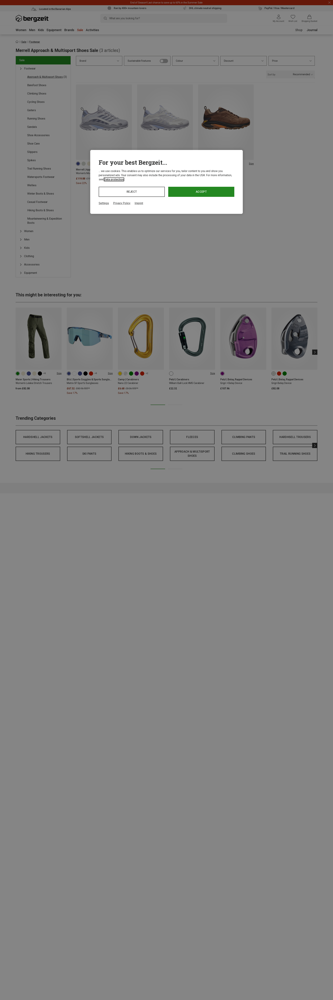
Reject (132, 191)
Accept (201, 191)
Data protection (114, 179)
